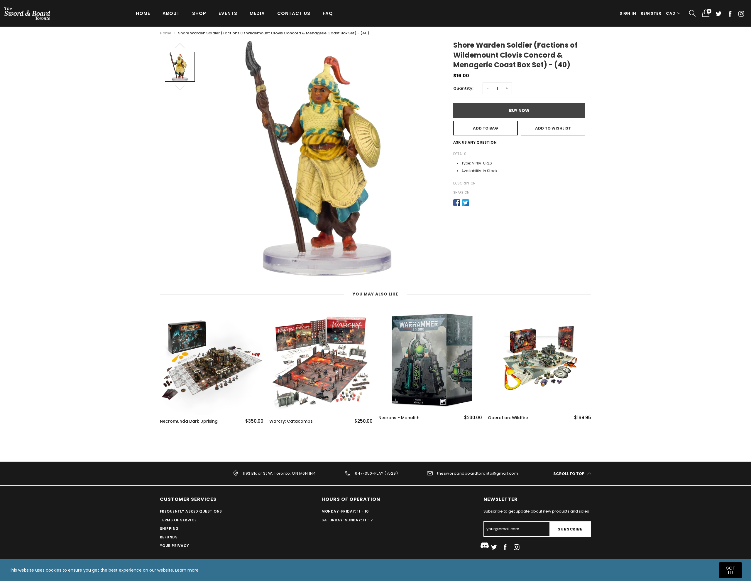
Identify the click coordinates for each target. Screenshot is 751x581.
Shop (199, 13)
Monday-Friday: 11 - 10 (345, 511)
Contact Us (293, 13)
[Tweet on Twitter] (465, 202)
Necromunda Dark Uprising (189, 421)
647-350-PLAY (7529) (376, 473)
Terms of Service (178, 520)
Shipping (169, 528)
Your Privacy (174, 545)
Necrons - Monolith (399, 418)
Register (651, 13)
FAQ (328, 13)
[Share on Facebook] (456, 202)
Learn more (187, 570)
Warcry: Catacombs (291, 421)
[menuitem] (143, 13)
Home (143, 13)
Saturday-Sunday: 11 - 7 (347, 520)
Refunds (168, 537)
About (171, 13)
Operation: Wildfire (508, 418)
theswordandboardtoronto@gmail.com (477, 473)
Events (228, 13)
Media (257, 13)
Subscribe (570, 529)
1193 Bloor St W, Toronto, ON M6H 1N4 (279, 473)
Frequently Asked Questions (191, 511)
